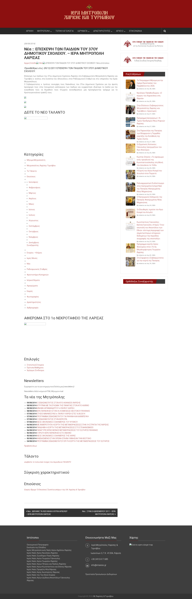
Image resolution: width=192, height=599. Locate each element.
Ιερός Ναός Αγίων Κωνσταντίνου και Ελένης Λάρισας (49, 567)
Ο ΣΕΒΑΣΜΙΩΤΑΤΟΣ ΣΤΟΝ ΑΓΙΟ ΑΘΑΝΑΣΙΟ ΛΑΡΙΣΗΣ (58, 403)
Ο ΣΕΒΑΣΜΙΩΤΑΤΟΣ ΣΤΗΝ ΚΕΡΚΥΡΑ (52, 419)
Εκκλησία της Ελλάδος (36, 547)
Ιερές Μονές (32, 258)
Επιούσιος (31, 176)
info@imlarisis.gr (98, 565)
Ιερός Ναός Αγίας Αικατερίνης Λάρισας (43, 572)
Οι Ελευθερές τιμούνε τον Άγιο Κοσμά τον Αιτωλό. (150, 210)
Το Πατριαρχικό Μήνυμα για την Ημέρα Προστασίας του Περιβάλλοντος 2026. (150, 83)
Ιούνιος (32, 209)
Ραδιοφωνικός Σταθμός (37, 269)
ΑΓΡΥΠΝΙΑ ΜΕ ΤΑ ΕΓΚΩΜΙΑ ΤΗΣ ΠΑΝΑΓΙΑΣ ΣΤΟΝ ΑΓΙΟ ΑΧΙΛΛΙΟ (63, 405)
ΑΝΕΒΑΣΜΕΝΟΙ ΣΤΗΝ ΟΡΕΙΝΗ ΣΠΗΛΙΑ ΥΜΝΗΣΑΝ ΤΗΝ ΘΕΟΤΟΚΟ (64, 438)
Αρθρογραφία (32, 308)
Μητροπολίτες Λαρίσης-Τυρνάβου (41, 166)
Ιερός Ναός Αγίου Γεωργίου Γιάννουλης (43, 558)
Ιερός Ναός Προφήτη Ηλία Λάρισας (41, 569)
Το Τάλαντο (32, 171)
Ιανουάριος (33, 182)
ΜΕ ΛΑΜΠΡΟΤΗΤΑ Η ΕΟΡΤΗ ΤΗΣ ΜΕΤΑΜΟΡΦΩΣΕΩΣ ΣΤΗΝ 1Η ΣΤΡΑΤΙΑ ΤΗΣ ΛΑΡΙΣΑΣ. (73, 425)
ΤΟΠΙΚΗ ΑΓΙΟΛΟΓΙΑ (65, 31)
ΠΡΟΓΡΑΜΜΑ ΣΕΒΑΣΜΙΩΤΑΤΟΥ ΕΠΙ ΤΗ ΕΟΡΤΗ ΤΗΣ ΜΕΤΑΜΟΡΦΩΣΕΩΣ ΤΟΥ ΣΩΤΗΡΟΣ (73, 441)
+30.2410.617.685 (99, 559)
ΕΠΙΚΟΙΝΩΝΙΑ (135, 31)
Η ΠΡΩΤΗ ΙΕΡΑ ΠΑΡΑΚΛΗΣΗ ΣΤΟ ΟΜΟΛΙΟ (54, 433)
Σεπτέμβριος (34, 226)
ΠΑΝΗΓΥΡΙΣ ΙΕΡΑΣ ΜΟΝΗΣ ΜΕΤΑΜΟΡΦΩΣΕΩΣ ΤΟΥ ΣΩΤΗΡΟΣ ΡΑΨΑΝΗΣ (67, 430)
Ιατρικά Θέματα (33, 280)
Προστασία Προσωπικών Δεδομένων (101, 574)
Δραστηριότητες (34, 302)
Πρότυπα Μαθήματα (35, 368)
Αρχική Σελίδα (30, 63)
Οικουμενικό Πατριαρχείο (37, 545)
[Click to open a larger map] (141, 545)
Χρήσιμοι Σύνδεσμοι (35, 370)
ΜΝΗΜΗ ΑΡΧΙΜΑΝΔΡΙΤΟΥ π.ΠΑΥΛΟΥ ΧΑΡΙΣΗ (55, 408)
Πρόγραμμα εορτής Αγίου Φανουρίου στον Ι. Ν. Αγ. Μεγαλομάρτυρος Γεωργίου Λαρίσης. (148, 248)
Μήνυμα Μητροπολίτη (36, 160)
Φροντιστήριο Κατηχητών (38, 275)
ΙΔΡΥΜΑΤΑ (82, 31)
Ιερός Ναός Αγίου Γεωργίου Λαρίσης (42, 561)
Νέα (41, 63)
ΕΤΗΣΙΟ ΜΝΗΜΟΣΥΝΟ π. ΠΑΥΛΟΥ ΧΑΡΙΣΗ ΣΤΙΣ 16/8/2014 (61, 414)
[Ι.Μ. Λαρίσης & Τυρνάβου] (89, 14)
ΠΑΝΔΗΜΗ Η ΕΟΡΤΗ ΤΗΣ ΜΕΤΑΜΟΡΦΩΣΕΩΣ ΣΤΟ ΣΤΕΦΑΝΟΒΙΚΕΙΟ (65, 427)
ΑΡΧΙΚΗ (29, 31)
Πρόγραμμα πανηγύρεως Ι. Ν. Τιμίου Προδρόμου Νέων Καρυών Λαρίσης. (151, 121)
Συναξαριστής (33, 245)
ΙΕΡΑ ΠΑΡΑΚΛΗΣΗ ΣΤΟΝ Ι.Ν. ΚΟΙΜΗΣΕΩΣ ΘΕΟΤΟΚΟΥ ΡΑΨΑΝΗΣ (63, 411)
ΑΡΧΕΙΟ (119, 31)
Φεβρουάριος (34, 187)
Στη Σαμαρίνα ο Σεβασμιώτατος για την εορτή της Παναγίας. (150, 259)
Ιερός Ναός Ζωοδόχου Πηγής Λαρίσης (43, 556)
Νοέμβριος (33, 237)
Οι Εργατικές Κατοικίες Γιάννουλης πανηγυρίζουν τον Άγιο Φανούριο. (149, 147)
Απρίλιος (32, 198)
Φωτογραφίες (33, 297)
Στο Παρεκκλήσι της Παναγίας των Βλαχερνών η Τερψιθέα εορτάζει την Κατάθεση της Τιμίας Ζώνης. (149, 135)
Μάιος (31, 204)
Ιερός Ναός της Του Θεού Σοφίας (41, 575)
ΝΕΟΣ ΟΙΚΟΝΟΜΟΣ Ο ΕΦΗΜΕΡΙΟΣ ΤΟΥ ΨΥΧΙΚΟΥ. (57, 422)
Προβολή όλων (30, 446)
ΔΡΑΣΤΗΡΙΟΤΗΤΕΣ (101, 31)
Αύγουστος (33, 220)
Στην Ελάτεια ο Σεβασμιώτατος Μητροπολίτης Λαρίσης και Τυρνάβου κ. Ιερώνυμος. (150, 108)
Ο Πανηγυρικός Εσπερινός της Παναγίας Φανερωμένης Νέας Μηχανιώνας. (149, 200)
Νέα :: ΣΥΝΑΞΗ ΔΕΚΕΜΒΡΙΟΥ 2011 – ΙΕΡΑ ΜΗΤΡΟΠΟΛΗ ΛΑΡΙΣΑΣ (99, 512)
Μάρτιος (32, 193)
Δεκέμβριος (34, 242)
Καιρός (30, 291)
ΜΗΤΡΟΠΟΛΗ (43, 31)
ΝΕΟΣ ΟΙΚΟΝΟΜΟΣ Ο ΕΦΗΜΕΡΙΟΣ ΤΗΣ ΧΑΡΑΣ (56, 436)
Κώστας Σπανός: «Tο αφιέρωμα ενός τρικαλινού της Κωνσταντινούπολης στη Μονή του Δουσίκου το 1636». (150, 161)
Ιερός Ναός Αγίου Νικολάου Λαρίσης (42, 553)
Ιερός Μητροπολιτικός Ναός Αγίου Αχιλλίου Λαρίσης (49, 550)
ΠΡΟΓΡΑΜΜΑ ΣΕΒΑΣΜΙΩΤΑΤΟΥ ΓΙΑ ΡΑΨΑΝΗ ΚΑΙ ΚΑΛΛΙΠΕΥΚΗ (63, 416)
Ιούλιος (32, 215)
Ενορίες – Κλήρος (34, 253)
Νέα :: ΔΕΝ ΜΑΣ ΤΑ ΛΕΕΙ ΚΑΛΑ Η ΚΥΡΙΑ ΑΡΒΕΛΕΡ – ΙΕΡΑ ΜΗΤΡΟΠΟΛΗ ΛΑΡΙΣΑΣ (46, 512)
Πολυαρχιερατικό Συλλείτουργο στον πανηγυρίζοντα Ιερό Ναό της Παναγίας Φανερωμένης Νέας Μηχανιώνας (150, 187)
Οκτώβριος (33, 231)
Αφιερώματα (32, 286)
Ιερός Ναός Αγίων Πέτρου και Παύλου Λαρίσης (46, 564)
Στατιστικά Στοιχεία (35, 365)
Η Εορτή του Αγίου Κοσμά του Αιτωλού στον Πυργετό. (149, 172)
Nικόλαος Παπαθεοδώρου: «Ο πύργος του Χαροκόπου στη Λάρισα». (149, 95)
